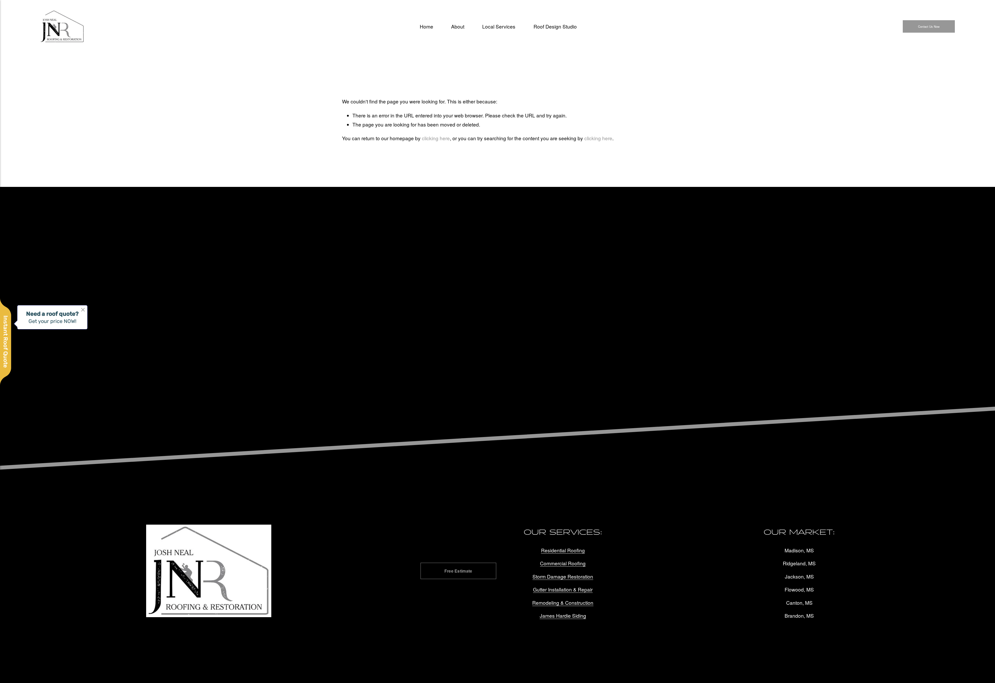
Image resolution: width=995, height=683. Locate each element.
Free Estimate (458, 571)
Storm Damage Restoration (562, 576)
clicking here (436, 138)
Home (426, 26)
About (457, 26)
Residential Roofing (563, 550)
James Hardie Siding (563, 615)
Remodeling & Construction (562, 602)
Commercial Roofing (563, 563)
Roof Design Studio (555, 26)
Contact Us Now (929, 26)
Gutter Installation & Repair (563, 589)
